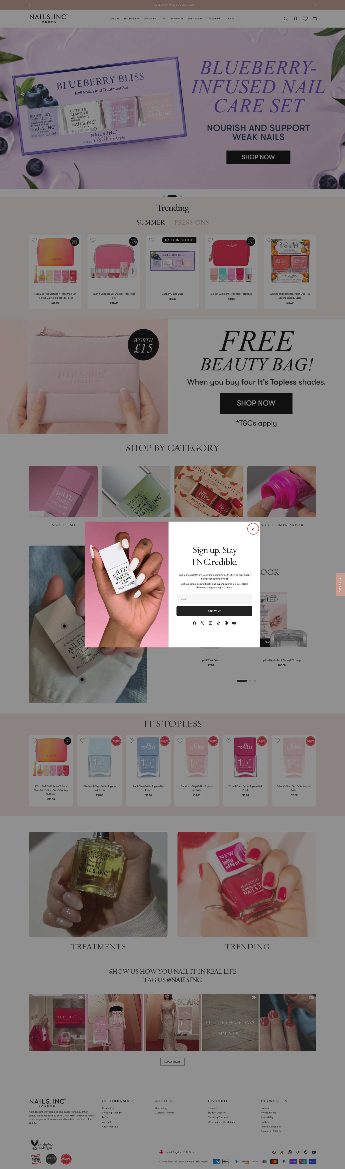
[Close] (253, 529)
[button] (340, 584)
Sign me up (214, 611)
